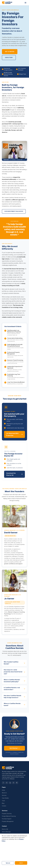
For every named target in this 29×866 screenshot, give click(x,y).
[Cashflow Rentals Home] (7, 2)
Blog (3, 803)
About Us (4, 792)
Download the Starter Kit (11, 474)
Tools (3, 800)
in (6, 782)
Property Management (7, 821)
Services (4, 795)
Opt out (8, 863)
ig (10, 782)
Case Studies (5, 798)
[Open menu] (25, 2)
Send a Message (6, 831)
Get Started (9, 51)
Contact (4, 806)
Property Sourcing (6, 813)
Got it (21, 863)
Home (3, 790)
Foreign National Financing (9, 816)
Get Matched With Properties (12, 434)
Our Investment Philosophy (13, 211)
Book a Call (5, 829)
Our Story (9, 57)
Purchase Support (6, 818)
